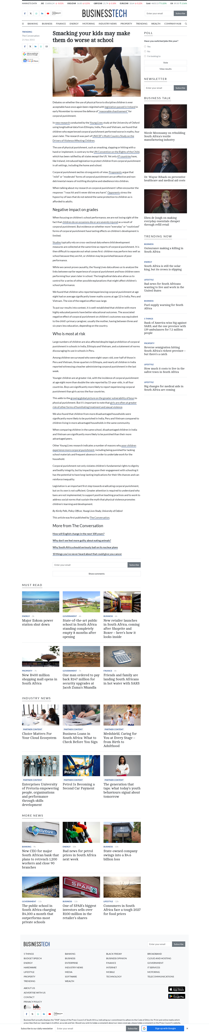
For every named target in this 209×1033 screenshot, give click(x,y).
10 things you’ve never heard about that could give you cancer (87, 553)
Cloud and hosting (159, 958)
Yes (149, 46)
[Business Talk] (56, 13)
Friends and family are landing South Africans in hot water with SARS (122, 679)
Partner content (32, 729)
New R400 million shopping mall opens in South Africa (39, 679)
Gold (148, 3)
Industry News (108, 23)
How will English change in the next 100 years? (78, 533)
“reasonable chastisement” (113, 111)
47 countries (124, 156)
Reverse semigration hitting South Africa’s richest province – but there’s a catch (165, 351)
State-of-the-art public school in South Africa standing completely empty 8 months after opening (80, 629)
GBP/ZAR (98, 3)
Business (47, 23)
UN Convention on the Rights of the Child (116, 151)
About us (29, 988)
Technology (114, 976)
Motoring (88, 23)
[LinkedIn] (42, 13)
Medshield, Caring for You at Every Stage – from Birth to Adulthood (120, 740)
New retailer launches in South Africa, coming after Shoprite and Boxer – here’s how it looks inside (122, 629)
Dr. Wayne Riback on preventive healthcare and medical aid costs (164, 178)
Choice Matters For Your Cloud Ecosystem (39, 736)
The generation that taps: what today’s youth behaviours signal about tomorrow (122, 790)
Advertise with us (34, 992)
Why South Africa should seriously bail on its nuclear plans (85, 547)
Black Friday (114, 953)
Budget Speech (33, 958)
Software (71, 976)
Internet (111, 967)
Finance (61, 23)
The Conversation (31, 35)
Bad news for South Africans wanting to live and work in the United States (164, 287)
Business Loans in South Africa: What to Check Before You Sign (80, 738)
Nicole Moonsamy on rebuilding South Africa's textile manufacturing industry (164, 136)
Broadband (154, 953)
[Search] (186, 23)
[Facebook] (24, 13)
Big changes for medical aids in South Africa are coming (163, 388)
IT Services (153, 967)
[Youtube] (48, 13)
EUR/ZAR (124, 3)
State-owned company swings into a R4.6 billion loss (120, 855)
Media (68, 972)
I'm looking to (154, 56)
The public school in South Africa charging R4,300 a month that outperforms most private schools (39, 914)
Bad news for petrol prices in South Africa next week (79, 855)
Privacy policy (33, 1001)
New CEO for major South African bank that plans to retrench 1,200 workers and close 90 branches (40, 859)
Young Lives (96, 122)
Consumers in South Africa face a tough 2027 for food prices (122, 910)
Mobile (110, 972)
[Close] (187, 1028)
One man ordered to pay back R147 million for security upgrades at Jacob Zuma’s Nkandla (81, 681)
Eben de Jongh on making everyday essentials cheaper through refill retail (162, 221)
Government (70, 616)
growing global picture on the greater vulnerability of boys (102, 398)
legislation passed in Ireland (120, 106)
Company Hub (172, 23)
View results (166, 68)
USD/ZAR (71, 3)
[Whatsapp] (36, 13)
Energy (74, 23)
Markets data (29, 3)
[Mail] (46, 46)
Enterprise (71, 962)
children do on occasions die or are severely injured (90, 222)
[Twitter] (30, 13)
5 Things (148, 318)
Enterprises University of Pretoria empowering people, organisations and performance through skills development (40, 794)
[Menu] (23, 23)
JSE (42, 3)
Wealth (155, 23)
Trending (141, 23)
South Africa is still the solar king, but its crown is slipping (163, 267)
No (148, 51)
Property (126, 23)
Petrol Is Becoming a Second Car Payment (79, 786)
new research (62, 122)
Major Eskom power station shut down (37, 623)
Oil (171, 3)
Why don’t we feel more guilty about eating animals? (82, 540)
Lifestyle (108, 901)
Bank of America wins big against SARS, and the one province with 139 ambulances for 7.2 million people (165, 328)
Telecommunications (160, 976)
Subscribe (180, 13)
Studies (57, 242)
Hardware (30, 967)
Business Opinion (116, 958)
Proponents (115, 172)
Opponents (113, 192)
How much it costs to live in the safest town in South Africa (164, 370)
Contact (29, 997)
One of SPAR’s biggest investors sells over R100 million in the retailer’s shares (79, 912)
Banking (33, 23)
